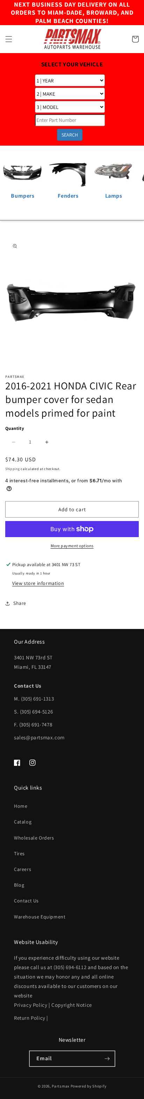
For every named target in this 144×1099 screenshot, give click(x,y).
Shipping (12, 469)
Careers (22, 869)
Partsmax (61, 1086)
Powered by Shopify (89, 1086)
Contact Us (26, 900)
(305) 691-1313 (37, 698)
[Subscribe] (107, 1058)
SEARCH (70, 135)
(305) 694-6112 (69, 967)
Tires (19, 853)
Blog (19, 885)
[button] (8, 39)
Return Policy (29, 1017)
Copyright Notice (71, 1005)
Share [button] (19, 603)
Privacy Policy (30, 1005)
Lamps (113, 195)
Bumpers (22, 195)
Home (20, 806)
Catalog (22, 822)
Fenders (68, 195)
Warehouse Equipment (39, 917)
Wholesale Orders (34, 838)
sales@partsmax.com (39, 737)
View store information (38, 583)
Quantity (14, 428)
